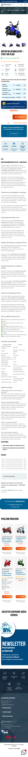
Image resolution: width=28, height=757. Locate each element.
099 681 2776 (15, 507)
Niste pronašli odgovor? (15, 501)
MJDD (18, 748)
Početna (3, 9)
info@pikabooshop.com (15, 504)
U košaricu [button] (8, 548)
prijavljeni (10, 490)
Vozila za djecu (16, 9)
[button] (24, 44)
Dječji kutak (9, 9)
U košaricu (20, 117)
